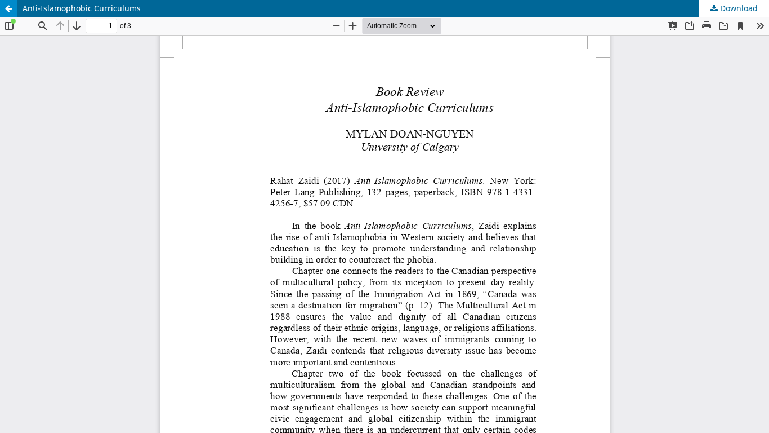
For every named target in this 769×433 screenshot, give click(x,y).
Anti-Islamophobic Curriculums (82, 8)
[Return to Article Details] (8, 8)
